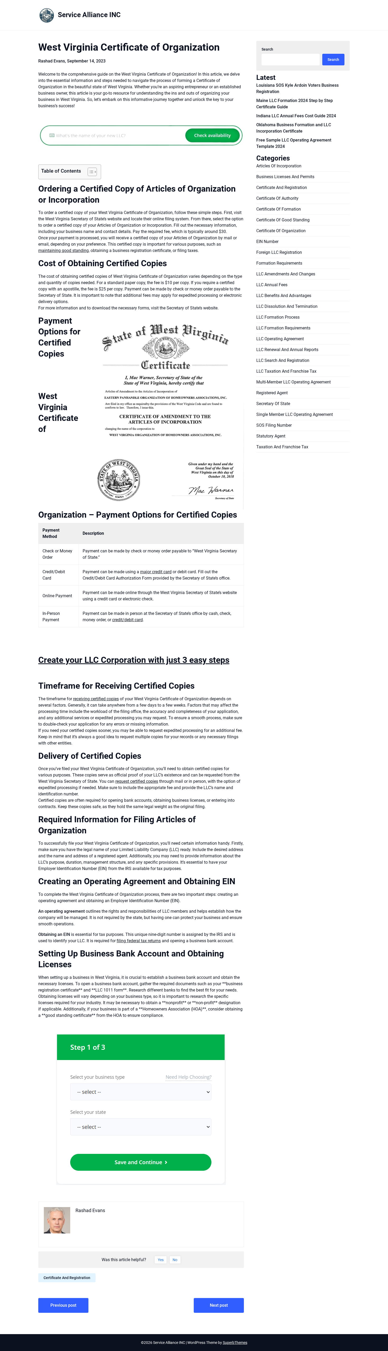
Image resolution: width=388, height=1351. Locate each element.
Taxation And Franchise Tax (282, 446)
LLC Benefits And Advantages (283, 295)
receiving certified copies (96, 698)
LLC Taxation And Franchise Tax (286, 371)
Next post (219, 1305)
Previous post (63, 1305)
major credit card (156, 571)
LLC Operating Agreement (280, 338)
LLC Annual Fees (271, 284)
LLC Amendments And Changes (285, 273)
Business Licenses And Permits (285, 176)
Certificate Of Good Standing (283, 219)
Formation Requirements (279, 263)
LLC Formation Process (278, 317)
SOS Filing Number (274, 425)
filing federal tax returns (139, 940)
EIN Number (267, 241)
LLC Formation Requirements (283, 328)
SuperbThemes (235, 1342)
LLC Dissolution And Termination (287, 306)
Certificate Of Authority (277, 198)
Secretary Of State (273, 403)
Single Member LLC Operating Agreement (294, 414)
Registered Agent (272, 392)
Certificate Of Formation (278, 209)
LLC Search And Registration (282, 360)
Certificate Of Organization (281, 230)
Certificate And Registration (67, 1278)
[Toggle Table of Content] (90, 171)
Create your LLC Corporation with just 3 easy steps (133, 660)
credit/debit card (127, 619)
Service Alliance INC (89, 15)
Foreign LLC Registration (279, 252)
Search (267, 49)
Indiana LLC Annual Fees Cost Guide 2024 (296, 115)
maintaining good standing (63, 250)
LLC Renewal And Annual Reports (287, 349)
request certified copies (136, 781)
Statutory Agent (270, 436)
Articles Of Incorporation (278, 165)
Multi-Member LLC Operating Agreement (293, 382)
